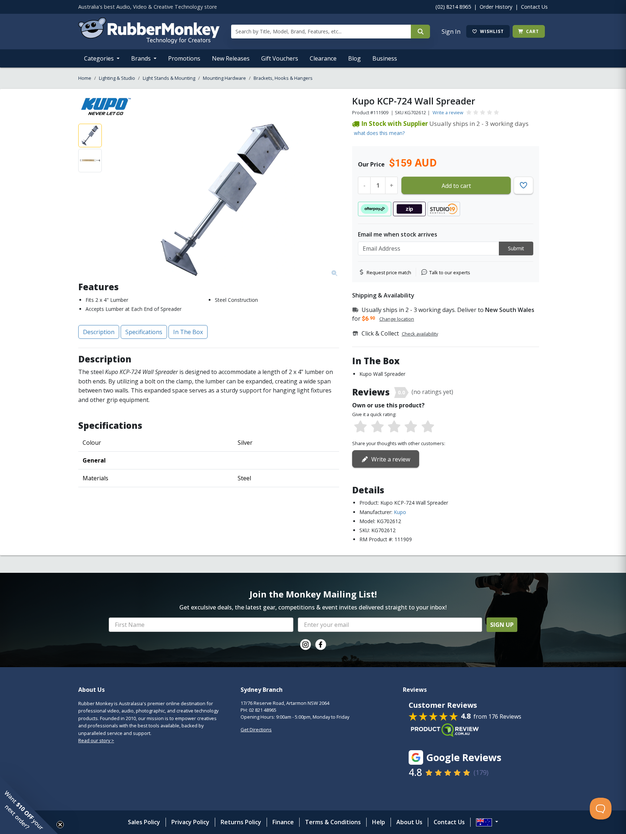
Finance (283, 822)
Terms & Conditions (333, 822)
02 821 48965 (262, 710)
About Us (409, 822)
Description (98, 332)
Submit (516, 248)
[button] (29, 805)
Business (384, 58)
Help (378, 822)
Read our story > (96, 740)
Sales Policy (144, 822)
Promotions (184, 58)
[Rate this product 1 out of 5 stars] (360, 427)
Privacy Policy (190, 822)
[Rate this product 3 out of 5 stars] (394, 427)
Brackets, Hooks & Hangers (283, 78)
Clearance (323, 58)
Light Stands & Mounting (169, 78)
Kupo (400, 512)
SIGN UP (502, 625)
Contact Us (534, 6)
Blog (354, 58)
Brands (141, 58)
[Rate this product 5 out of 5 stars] (428, 427)
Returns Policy (241, 822)
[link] (305, 644)
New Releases (231, 58)
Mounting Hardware (224, 78)
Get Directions (256, 729)
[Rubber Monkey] (149, 41)
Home (84, 78)
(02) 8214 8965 (453, 6)
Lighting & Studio (117, 78)
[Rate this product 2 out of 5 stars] (377, 427)
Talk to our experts (449, 272)
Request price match (389, 272)
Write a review (448, 112)
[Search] (420, 31)
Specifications (143, 332)
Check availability (420, 333)
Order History (496, 6)
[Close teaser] (60, 824)
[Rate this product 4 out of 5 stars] (410, 427)
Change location (396, 319)
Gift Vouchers (279, 58)
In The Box (188, 332)
